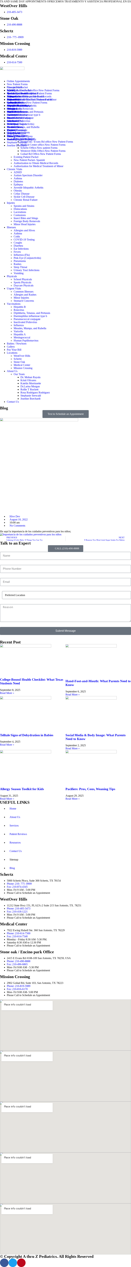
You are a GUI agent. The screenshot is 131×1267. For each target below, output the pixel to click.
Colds (17, 236)
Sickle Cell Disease (24, 196)
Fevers (17, 251)
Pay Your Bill (14, 349)
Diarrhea (18, 245)
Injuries (11, 202)
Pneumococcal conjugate (27, 319)
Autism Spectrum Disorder (28, 175)
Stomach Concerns (24, 300)
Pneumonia (20, 261)
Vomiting (19, 273)
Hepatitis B (13, 105)
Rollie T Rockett (16, 136)
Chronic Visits (14, 169)
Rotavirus (12, 108)
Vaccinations (13, 303)
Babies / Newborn (16, 343)
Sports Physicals (22, 282)
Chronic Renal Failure (26, 199)
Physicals (12, 276)
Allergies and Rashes (25, 294)
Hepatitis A (20, 334)
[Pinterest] (21, 1263)
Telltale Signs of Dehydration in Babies (26, 735)
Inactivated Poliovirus (25, 322)
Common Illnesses (17, 102)
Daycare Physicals (23, 285)
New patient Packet (17, 87)
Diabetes (18, 181)
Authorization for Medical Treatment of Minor (38, 166)
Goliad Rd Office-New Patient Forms (40, 153)
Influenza (19, 325)
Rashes (17, 264)
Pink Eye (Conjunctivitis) (27, 257)
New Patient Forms (17, 84)
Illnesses (11, 227)
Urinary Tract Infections (26, 270)
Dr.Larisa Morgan (16, 133)
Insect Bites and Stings (26, 218)
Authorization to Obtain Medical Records (36, 163)
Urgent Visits (14, 288)
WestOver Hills (15, 117)
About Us (12, 371)
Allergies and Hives (17, 96)
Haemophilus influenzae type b (23, 114)
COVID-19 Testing (24, 239)
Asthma (18, 178)
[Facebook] (4, 1263)
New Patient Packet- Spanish (29, 160)
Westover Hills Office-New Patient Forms (43, 150)
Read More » (7, 693)
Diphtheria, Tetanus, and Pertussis (25, 111)
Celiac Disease (22, 193)
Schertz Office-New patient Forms (38, 147)
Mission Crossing (23, 368)
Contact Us (13, 401)
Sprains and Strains (17, 93)
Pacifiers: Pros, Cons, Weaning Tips (90, 789)
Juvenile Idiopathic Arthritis (28, 187)
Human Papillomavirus (26, 340)
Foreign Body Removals (27, 221)
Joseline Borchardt (17, 145)
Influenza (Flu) (22, 254)
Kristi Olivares (15, 127)
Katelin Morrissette (17, 130)
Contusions (20, 215)
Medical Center (22, 365)
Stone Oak (19, 361)
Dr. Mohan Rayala (17, 124)
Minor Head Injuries (24, 224)
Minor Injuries (21, 297)
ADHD (11, 90)
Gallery (11, 346)
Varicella (18, 331)
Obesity (18, 190)
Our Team (12, 120)
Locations (12, 352)
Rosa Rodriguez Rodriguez (21, 139)
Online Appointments (18, 81)
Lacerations (20, 212)
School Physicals (16, 99)
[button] (65, 126)
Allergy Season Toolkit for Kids (22, 789)
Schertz (18, 358)
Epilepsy (18, 184)
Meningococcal (22, 337)
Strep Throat (20, 267)
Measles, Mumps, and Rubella (30, 328)
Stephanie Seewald (17, 142)
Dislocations (20, 209)
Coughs (18, 242)
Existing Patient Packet (26, 157)
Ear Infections (21, 248)
